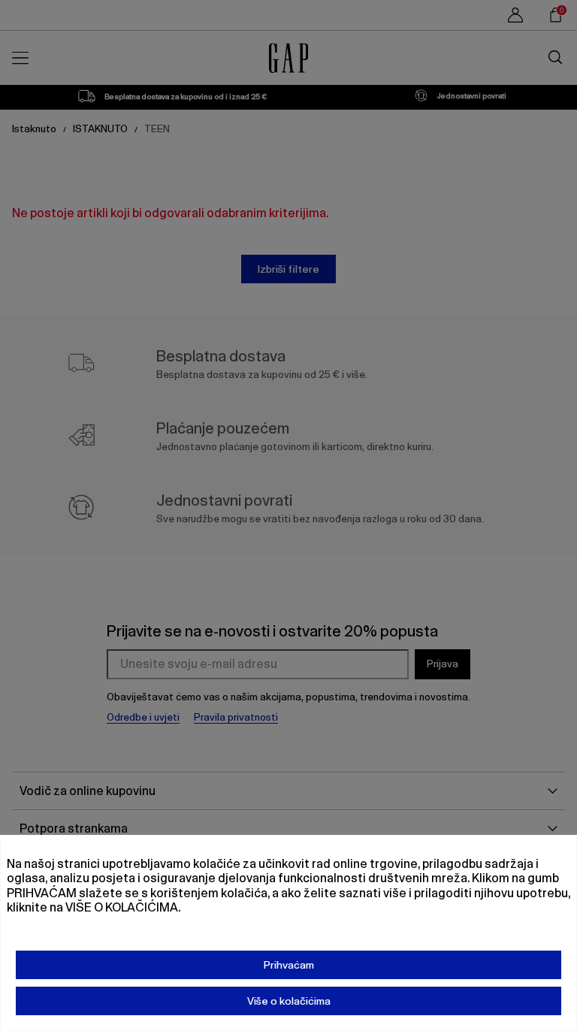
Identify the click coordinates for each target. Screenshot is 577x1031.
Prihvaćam (289, 965)
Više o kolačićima (289, 1001)
